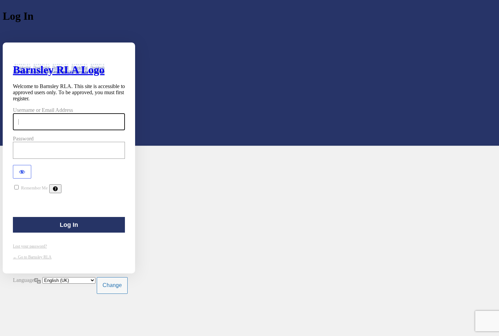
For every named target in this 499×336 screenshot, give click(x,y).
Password (23, 138)
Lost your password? (30, 246)
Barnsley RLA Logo (59, 70)
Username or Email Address (43, 110)
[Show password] (22, 172)
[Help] (55, 188)
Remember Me (34, 187)
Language (23, 280)
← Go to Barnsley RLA (32, 257)
